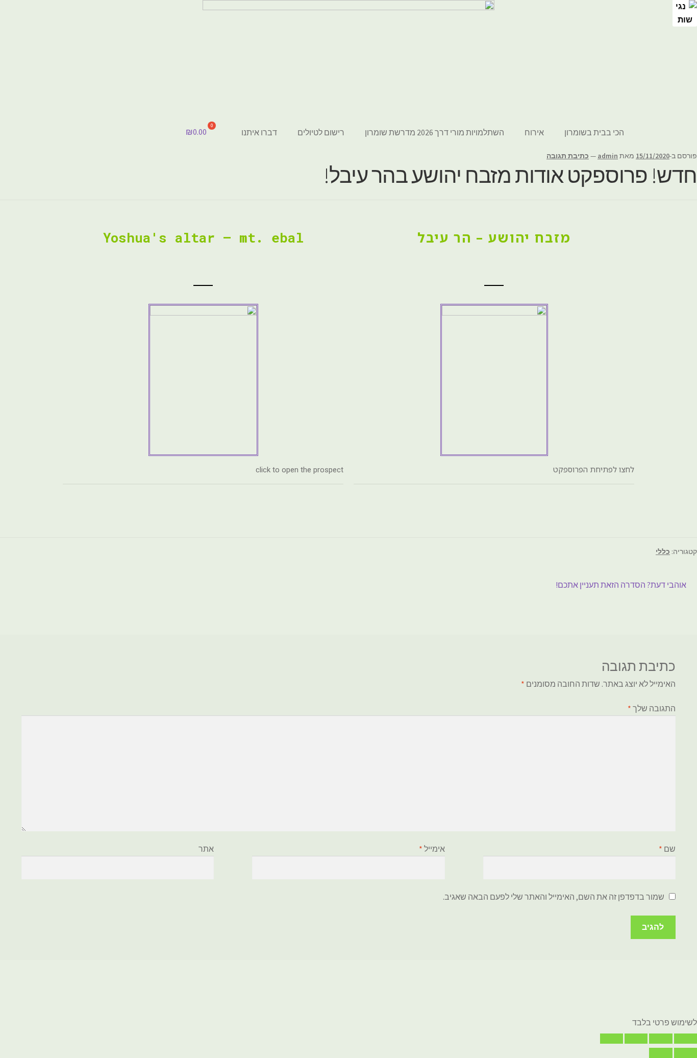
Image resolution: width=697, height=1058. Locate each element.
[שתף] (660, 1038)
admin (608, 155)
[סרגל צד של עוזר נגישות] (685, 12)
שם (667, 849)
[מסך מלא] (636, 1038)
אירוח (534, 132)
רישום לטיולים (320, 132)
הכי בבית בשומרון (594, 132)
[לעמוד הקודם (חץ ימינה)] (685, 1053)
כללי (663, 551)
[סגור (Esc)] (685, 1038)
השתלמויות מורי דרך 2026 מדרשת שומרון (434, 132)
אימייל (432, 849)
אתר (206, 849)
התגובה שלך (652, 708)
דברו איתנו (259, 132)
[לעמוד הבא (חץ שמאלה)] (660, 1053)
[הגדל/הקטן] (611, 1038)
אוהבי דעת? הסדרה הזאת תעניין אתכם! (621, 584)
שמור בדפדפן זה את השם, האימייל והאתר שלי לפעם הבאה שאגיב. (553, 897)
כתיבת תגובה (567, 155)
